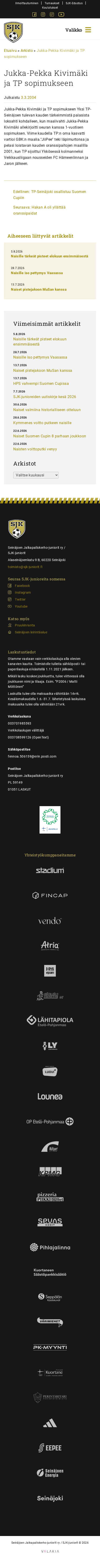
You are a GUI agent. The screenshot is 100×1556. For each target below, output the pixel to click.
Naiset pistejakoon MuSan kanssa (39, 289)
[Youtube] (61, 15)
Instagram (23, 592)
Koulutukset (50, 7)
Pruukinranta (25, 625)
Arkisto (27, 50)
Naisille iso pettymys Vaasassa (37, 273)
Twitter (20, 599)
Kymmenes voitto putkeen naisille (42, 423)
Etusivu (10, 50)
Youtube (21, 606)
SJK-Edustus (74, 3)
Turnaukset (52, 3)
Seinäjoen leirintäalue (31, 632)
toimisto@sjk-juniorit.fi (25, 567)
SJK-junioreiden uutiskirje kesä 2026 (44, 397)
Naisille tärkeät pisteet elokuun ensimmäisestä (49, 256)
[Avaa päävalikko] (78, 29)
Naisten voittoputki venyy (35, 449)
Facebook (22, 586)
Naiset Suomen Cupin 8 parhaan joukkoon (49, 436)
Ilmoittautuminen (26, 3)
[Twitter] (52, 15)
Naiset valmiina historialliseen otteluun (47, 410)
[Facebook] (34, 15)
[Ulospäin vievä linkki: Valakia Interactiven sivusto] (50, 1551)
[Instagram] (43, 15)
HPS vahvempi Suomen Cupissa (41, 383)
